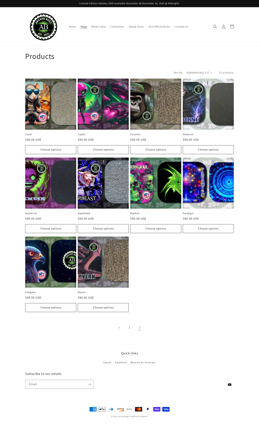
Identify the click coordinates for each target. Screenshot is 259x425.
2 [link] (140, 327)
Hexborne (188, 134)
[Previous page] (119, 327)
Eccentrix (135, 134)
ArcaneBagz (124, 416)
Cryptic (82, 134)
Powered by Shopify (139, 416)
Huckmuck (31, 213)
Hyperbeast (84, 213)
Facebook (121, 362)
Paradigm (188, 213)
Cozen (28, 134)
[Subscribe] (89, 384)
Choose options (50, 149)
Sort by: (178, 72)
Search (107, 362)
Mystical (134, 213)
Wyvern (82, 292)
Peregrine (30, 292)
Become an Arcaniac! (143, 362)
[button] (215, 26)
